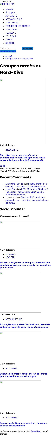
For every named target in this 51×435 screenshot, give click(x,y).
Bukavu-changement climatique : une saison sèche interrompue (26, 185)
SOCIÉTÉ (9, 43)
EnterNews (36, 431)
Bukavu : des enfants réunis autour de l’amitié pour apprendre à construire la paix (23, 375)
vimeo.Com (10, 189)
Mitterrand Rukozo (14, 184)
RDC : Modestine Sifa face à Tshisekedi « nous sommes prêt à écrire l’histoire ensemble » (26, 192)
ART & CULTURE (13, 19)
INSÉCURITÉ (11, 29)
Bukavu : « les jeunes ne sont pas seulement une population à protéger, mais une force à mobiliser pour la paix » (25, 265)
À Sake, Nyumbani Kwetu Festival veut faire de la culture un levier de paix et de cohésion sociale (25, 325)
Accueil (9, 9)
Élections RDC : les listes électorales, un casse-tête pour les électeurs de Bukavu (26, 200)
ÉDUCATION (11, 22)
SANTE (8, 39)
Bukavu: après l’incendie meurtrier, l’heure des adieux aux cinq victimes (24, 424)
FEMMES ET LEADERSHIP (17, 26)
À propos (10, 12)
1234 (2, 165)
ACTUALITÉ (11, 15)
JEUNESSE (10, 32)
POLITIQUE (10, 36)
